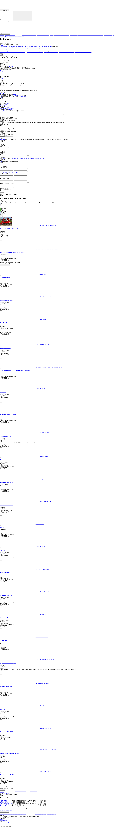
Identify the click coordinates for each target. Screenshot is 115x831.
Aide (9, 810)
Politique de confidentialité (20, 814)
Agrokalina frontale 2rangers (8, 663)
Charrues (51, 35)
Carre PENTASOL (5, 640)
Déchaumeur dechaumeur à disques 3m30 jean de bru (15, 370)
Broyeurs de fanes (95, 35)
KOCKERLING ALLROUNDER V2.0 (9, 753)
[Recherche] (22, 16)
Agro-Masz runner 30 (6, 572)
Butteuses (101, 35)
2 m (3, 172)
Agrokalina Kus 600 (5, 436)
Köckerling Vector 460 (4, 804)
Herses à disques (20, 36)
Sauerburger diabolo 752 (7, 774)
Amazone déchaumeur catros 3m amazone (12, 252)
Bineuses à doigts (12, 36)
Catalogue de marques (51, 814)
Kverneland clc (4, 617)
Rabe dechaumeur (5, 459)
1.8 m (1, 172)
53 (4, 793)
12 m (17, 172)
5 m (9, 172)
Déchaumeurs (40, 35)
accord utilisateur (33, 791)
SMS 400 (2, 527)
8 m (12, 172)
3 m (5, 172)
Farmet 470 (3, 392)
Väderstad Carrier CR (4, 802)
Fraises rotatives (57, 35)
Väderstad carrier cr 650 (6, 300)
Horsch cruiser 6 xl (5, 277)
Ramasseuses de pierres (85, 35)
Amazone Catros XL (4, 808)
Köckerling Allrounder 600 (5, 805)
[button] (57, 27)
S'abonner (2, 789)
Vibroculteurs (33, 35)
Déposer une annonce (5, 265)
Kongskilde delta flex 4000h (7, 482)
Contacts (12, 810)
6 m (10, 172)
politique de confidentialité (20, 791)
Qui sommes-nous (4, 810)
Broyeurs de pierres (4, 36)
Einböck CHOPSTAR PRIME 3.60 (9, 229)
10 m (14, 172)
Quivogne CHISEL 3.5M (6, 731)
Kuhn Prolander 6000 (6, 686)
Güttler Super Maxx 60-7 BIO (6, 803)
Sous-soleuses (46, 35)
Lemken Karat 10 (3, 800)
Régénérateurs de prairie (75, 35)
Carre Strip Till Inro (5, 322)
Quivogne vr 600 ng (5, 348)
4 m (7, 172)
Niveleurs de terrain (65, 35)
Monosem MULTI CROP (6, 505)
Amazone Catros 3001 (5, 806)
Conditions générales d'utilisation (7, 814)
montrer (2, 193)
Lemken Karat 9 (3, 801)
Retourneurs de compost (109, 35)
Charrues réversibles (26, 35)
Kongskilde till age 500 (6, 595)
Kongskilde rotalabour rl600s (8, 414)
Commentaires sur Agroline (40, 814)
